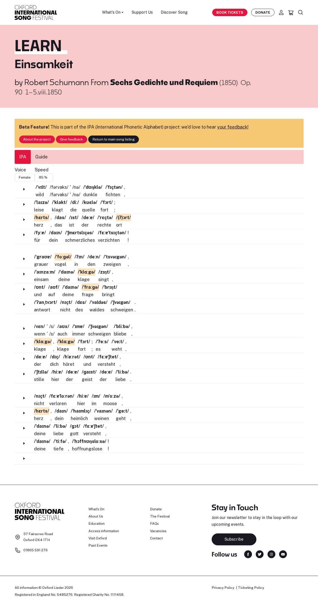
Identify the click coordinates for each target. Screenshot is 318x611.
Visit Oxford (97, 538)
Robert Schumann (56, 82)
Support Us (142, 12)
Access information (103, 531)
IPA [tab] (22, 156)
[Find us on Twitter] (260, 554)
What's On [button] (111, 12)
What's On (96, 509)
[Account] (281, 12)
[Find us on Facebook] (248, 554)
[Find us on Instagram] (271, 554)
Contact (156, 538)
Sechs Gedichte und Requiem (164, 82)
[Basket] (291, 12)
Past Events (98, 545)
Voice (20, 169)
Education (96, 523)
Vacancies (158, 531)
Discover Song (174, 12)
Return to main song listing (113, 139)
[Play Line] (24, 189)
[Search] (301, 12)
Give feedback (71, 139)
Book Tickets (229, 12)
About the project (37, 139)
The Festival (160, 516)
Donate (262, 12)
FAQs (154, 523)
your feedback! (232, 127)
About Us (95, 516)
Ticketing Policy (251, 588)
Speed (41, 169)
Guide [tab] (41, 156)
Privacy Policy (223, 588)
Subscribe (233, 539)
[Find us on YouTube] (283, 554)
